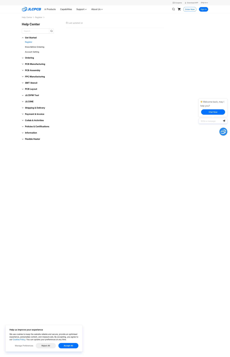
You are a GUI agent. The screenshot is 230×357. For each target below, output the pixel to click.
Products (51, 9)
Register (38, 17)
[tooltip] (213, 108)
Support (80, 9)
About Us (96, 9)
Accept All (68, 345)
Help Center (27, 17)
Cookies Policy (19, 339)
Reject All (46, 345)
